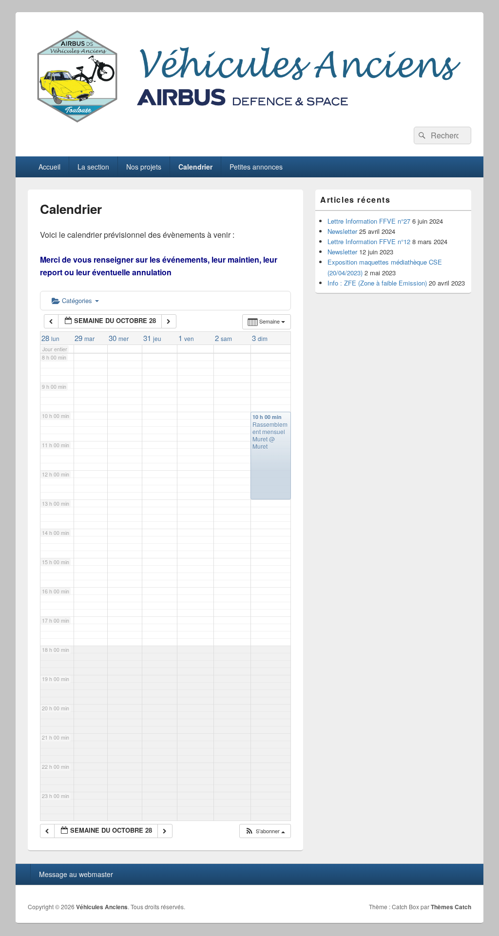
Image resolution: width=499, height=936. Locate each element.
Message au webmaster (76, 874)
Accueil (49, 167)
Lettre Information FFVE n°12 (368, 241)
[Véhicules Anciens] (249, 123)
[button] (265, 831)
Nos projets (143, 167)
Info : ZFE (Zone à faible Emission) (377, 282)
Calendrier (195, 167)
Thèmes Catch (451, 906)
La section (93, 167)
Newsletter (342, 231)
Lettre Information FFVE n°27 (368, 221)
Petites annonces (256, 167)
